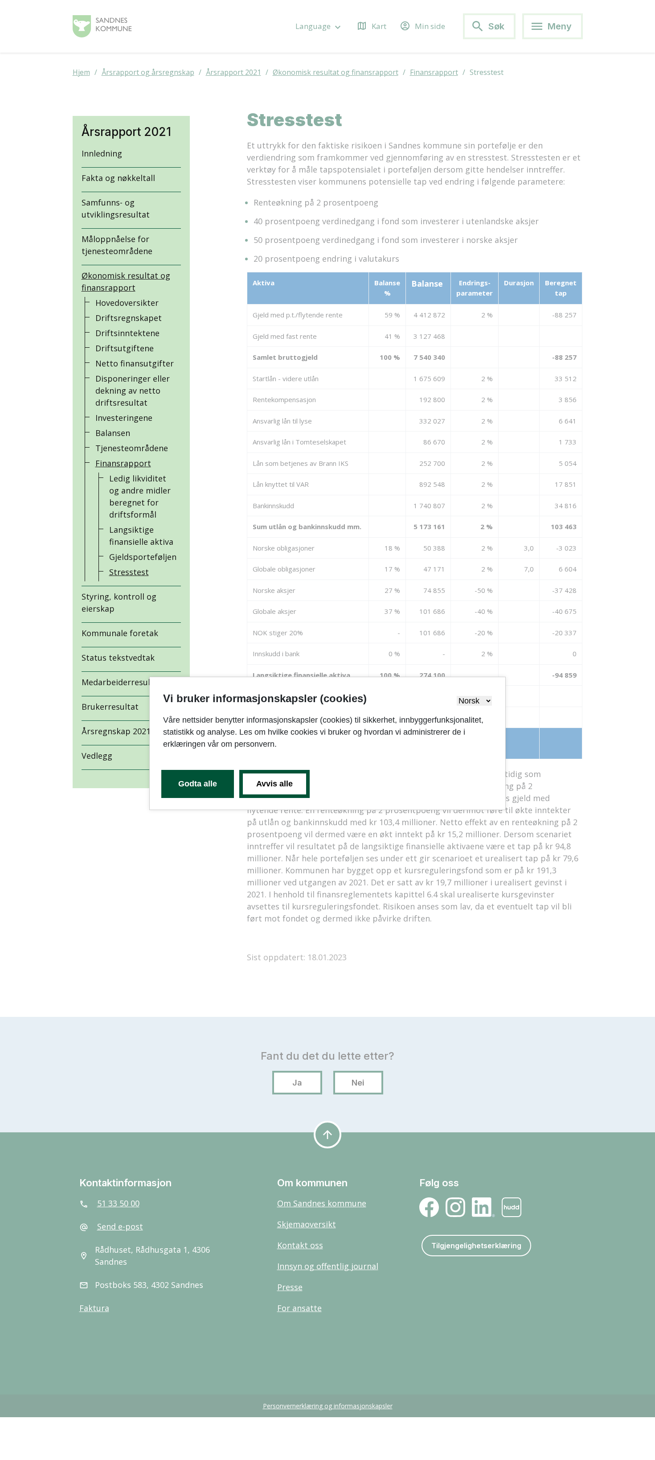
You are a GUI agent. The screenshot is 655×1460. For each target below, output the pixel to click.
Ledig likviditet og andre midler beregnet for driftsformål (140, 496)
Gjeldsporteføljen (142, 556)
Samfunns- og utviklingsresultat (116, 208)
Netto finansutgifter (134, 363)
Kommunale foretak (120, 633)
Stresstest (129, 572)
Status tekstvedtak (118, 657)
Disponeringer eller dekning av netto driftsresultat (132, 390)
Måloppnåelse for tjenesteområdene (117, 245)
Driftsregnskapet (128, 318)
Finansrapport (123, 463)
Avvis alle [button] (274, 783)
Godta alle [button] (197, 783)
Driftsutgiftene (124, 348)
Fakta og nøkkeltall (118, 178)
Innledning (102, 153)
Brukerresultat (110, 706)
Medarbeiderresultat (122, 682)
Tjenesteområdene (131, 448)
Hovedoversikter (127, 302)
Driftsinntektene (127, 333)
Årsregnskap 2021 (116, 731)
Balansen (112, 433)
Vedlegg (97, 755)
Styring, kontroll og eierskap (119, 602)
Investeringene (123, 417)
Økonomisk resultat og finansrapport (126, 281)
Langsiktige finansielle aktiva (141, 535)
